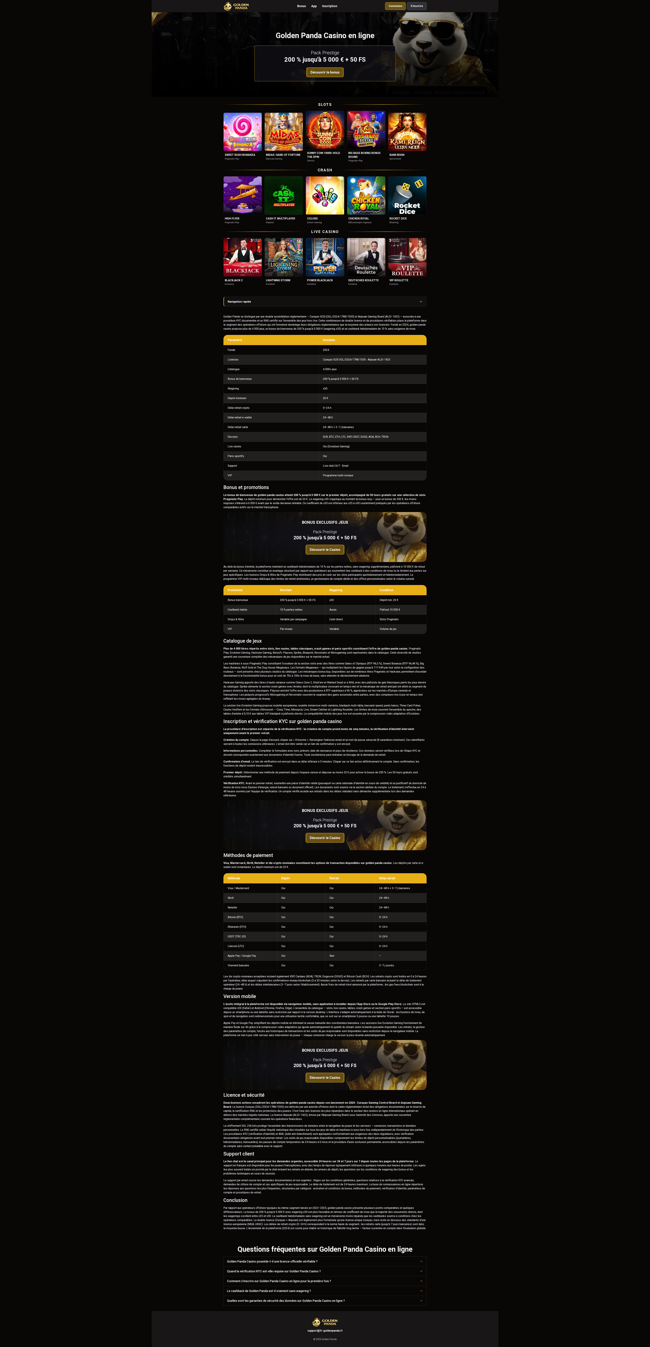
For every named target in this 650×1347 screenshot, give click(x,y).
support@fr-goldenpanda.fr (325, 1330)
